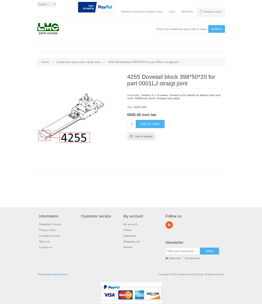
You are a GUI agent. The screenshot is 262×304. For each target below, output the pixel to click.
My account (130, 224)
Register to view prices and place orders (142, 11)
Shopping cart (131, 241)
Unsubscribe (192, 258)
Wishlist (128, 247)
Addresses (129, 235)
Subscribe (175, 258)
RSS (169, 225)
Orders (127, 230)
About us (44, 241)
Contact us (45, 247)
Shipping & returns (50, 224)
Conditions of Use (49, 235)
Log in (172, 11)
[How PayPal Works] (96, 8)
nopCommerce (59, 274)
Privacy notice (47, 230)
